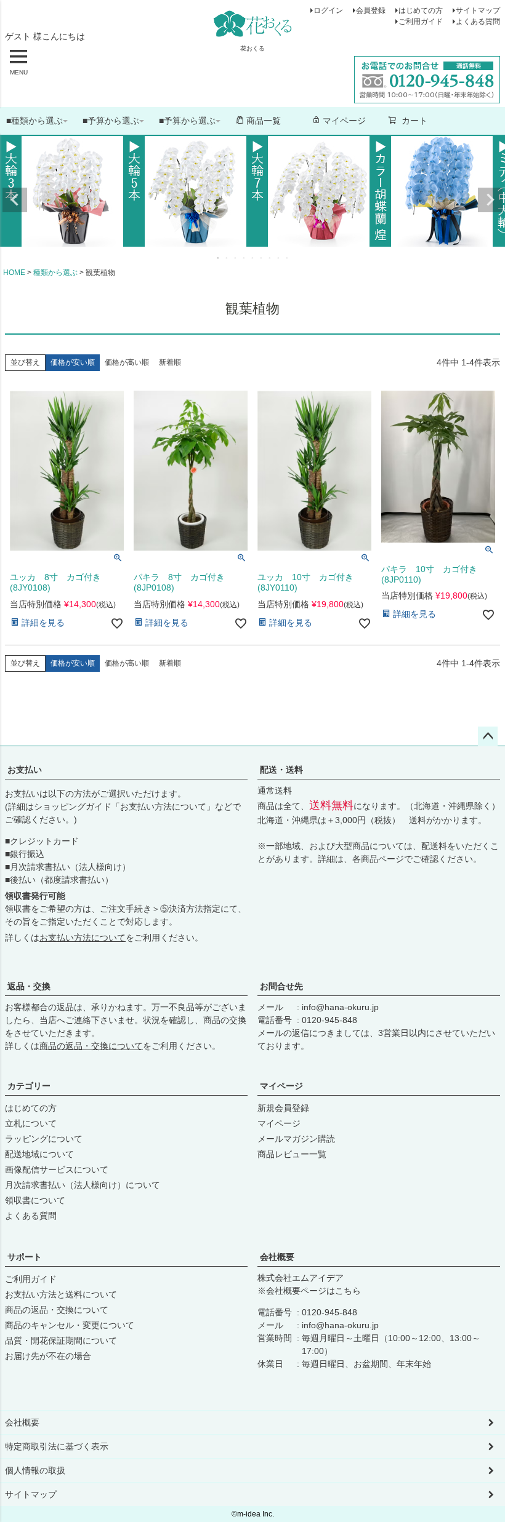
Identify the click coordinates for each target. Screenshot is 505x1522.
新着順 (170, 362)
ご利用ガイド (420, 21)
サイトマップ (478, 10)
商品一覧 (263, 121)
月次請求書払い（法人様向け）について (82, 1185)
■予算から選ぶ (111, 121)
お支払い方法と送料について (61, 1294)
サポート (24, 1257)
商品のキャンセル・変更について (69, 1325)
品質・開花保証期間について (61, 1340)
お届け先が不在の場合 (48, 1356)
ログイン (328, 10)
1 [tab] (219, 258)
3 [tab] (236, 258)
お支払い (24, 770)
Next (490, 200)
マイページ (344, 121)
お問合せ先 (281, 986)
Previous (14, 200)
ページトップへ (488, 736)
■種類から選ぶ (34, 121)
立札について (31, 1123)
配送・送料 (281, 770)
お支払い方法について (163, 806)
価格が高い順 (127, 362)
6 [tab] (262, 258)
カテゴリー (28, 1086)
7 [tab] (270, 258)
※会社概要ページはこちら (309, 1291)
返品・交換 (28, 986)
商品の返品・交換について (91, 1046)
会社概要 (277, 1257)
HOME (14, 272)
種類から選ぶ (55, 272)
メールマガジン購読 (296, 1139)
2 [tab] (227, 258)
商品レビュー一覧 (291, 1154)
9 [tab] (288, 258)
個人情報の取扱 (35, 1470)
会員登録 (371, 10)
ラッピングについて (44, 1139)
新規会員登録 (283, 1108)
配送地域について (39, 1154)
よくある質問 (478, 21)
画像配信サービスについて (56, 1169)
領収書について (35, 1200)
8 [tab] (279, 258)
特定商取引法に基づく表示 (56, 1446)
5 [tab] (253, 258)
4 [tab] (244, 258)
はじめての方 (420, 10)
